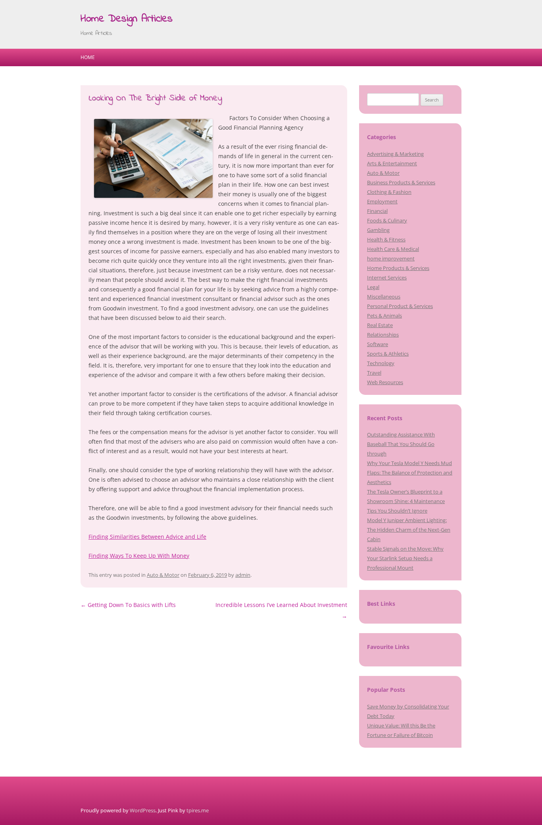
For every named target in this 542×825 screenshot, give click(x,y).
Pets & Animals (384, 315)
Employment (382, 201)
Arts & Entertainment (392, 163)
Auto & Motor (163, 574)
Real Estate (380, 325)
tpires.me (197, 810)
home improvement (391, 258)
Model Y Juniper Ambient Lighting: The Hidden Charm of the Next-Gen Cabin (408, 530)
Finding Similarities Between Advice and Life (147, 536)
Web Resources (385, 382)
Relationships (383, 334)
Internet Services (387, 277)
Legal (373, 287)
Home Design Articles (127, 19)
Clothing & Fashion (389, 191)
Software (377, 344)
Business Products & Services (401, 182)
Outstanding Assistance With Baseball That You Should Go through (401, 444)
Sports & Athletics (388, 353)
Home (88, 57)
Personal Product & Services (400, 306)
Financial (377, 210)
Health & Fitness (386, 239)
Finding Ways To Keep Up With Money (138, 555)
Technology (380, 363)
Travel (374, 372)
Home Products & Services (398, 268)
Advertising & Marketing (395, 153)
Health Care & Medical (393, 249)
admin (242, 574)
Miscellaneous (383, 296)
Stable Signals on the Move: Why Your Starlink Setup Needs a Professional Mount (405, 558)
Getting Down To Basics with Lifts (128, 605)
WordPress (143, 810)
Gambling (378, 230)
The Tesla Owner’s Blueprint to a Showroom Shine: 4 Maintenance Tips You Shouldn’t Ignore (406, 501)
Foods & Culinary (387, 220)
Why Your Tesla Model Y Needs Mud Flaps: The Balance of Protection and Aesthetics (409, 472)
